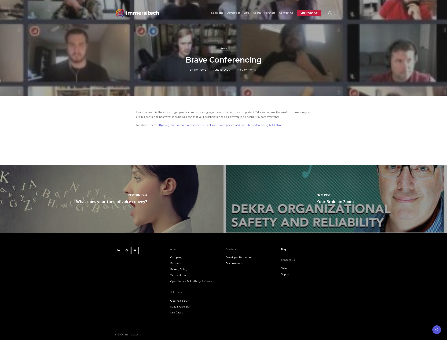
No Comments (246, 69)
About (257, 12)
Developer (233, 12)
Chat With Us (309, 12)
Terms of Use (178, 275)
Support (286, 274)
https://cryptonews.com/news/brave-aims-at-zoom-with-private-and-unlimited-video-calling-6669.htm (219, 125)
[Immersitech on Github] (126, 250)
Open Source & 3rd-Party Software (191, 281)
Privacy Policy (178, 269)
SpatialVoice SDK (180, 306)
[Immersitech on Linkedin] (118, 250)
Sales (284, 268)
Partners (270, 12)
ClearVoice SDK (179, 300)
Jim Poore (200, 69)
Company (176, 257)
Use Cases (176, 312)
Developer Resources (239, 257)
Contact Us (286, 12)
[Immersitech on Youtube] (135, 250)
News (223, 48)
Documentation (235, 263)
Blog (247, 12)
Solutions (217, 12)
